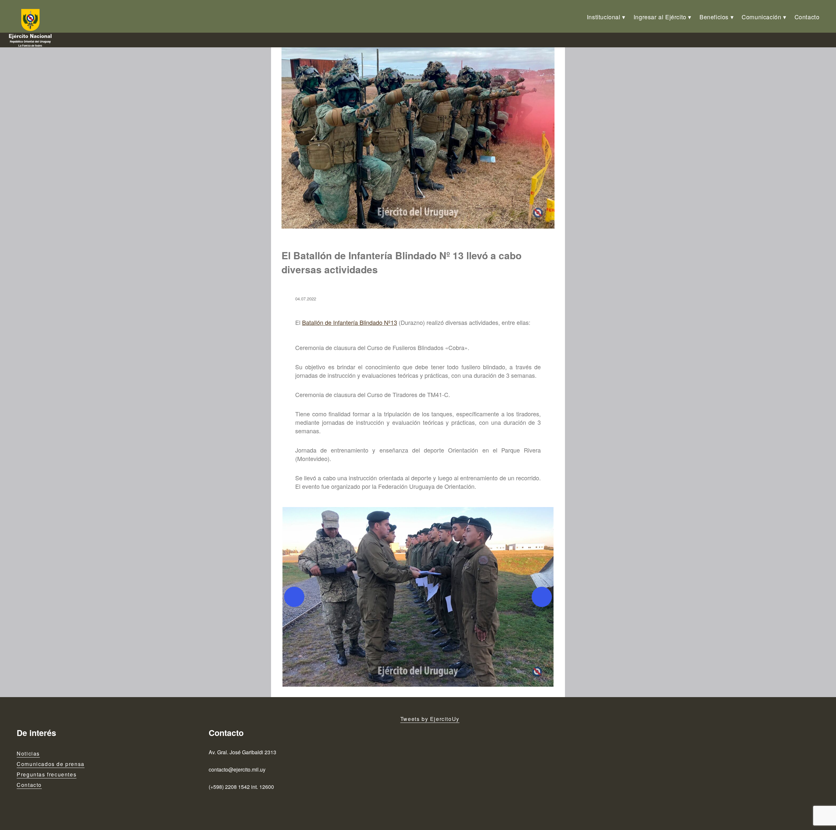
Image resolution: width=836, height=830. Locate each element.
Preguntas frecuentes (46, 774)
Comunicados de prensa (51, 764)
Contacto (807, 16)
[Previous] (294, 597)
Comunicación (761, 16)
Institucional (603, 16)
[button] (418, 597)
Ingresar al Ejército (660, 16)
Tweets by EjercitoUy (429, 719)
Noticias (28, 753)
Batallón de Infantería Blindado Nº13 (349, 322)
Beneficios (714, 16)
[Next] (542, 597)
